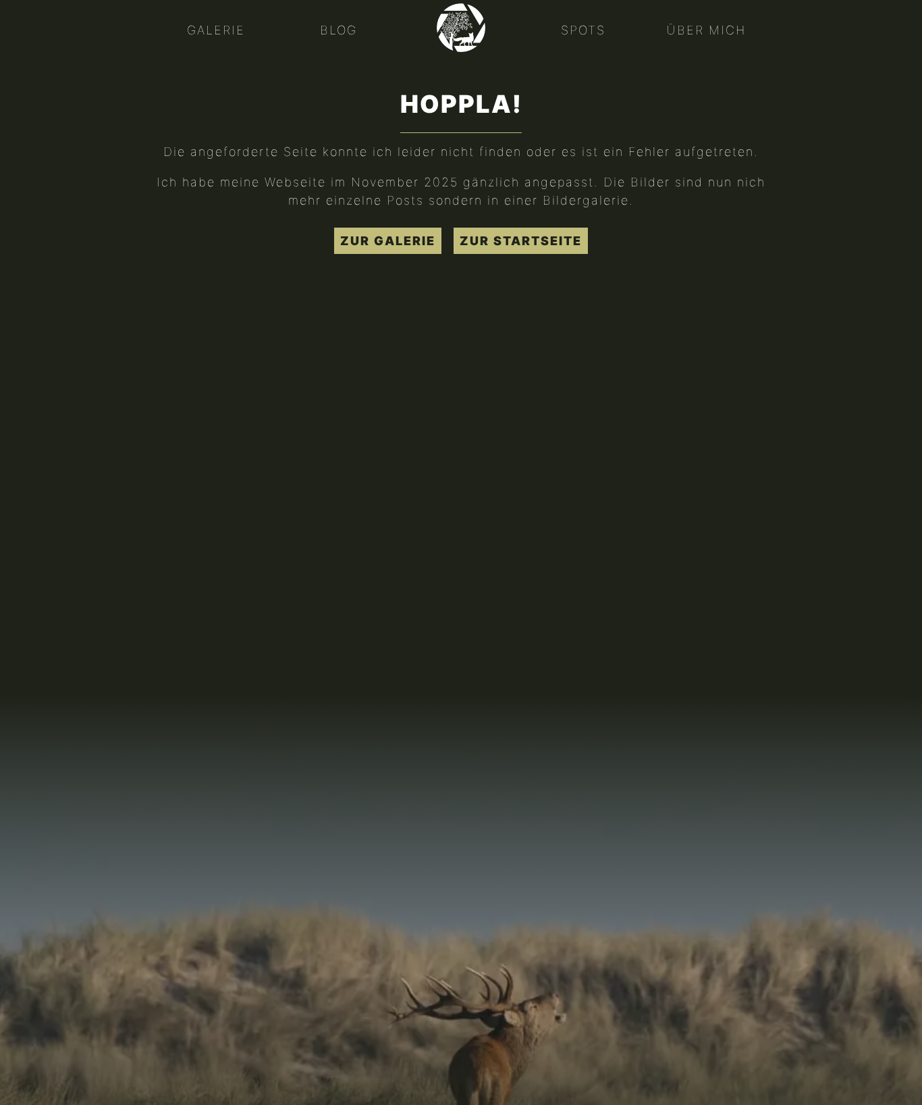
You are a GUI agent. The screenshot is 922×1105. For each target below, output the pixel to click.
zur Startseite (521, 241)
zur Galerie (387, 241)
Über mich (706, 30)
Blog (338, 30)
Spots (583, 30)
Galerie (216, 30)
